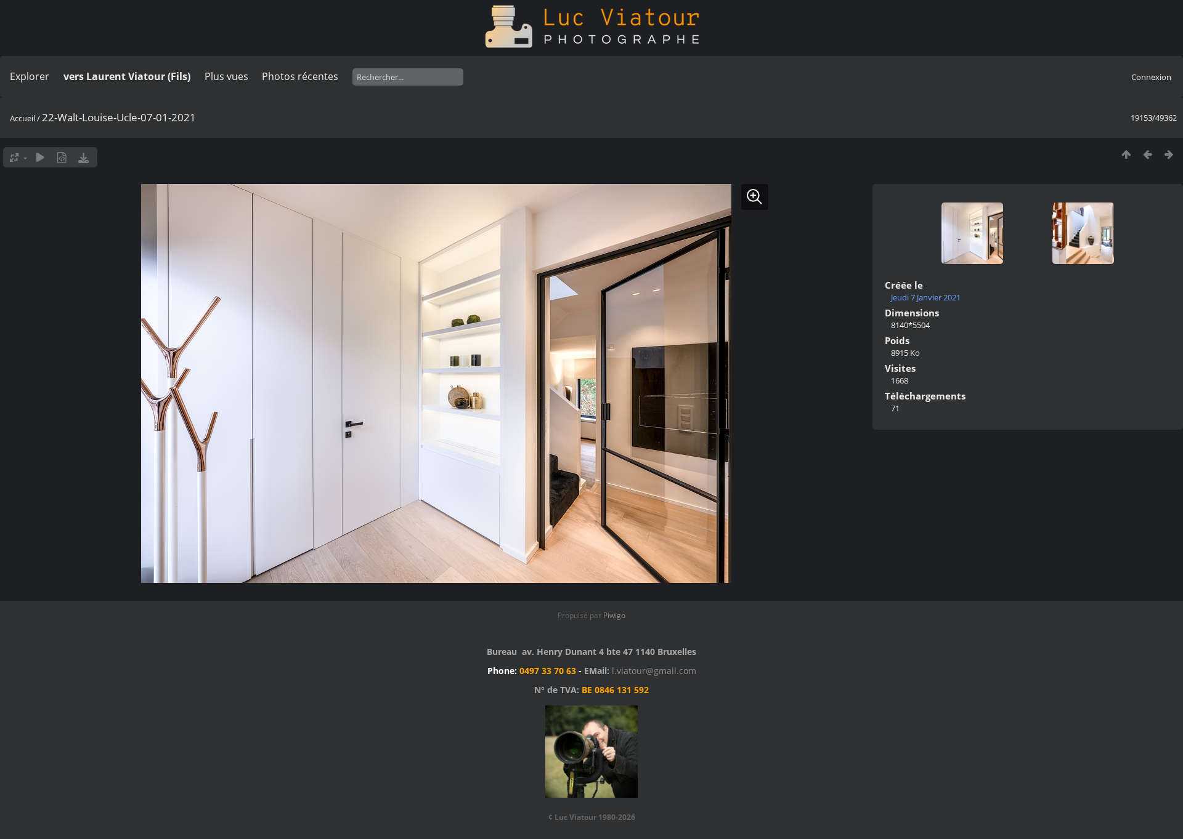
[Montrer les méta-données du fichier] (62, 157)
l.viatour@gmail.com (654, 670)
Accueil (22, 118)
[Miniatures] (1126, 154)
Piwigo (614, 615)
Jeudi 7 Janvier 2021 (926, 297)
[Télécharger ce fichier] (83, 157)
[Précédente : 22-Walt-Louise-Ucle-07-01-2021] (1147, 154)
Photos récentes (300, 76)
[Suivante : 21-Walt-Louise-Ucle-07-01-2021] (1169, 154)
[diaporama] (40, 157)
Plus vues (226, 76)
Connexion (1151, 76)
